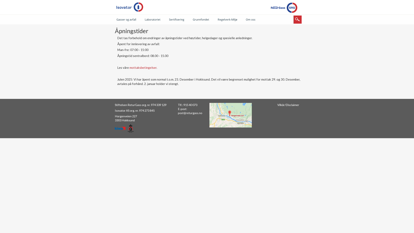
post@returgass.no (190, 113)
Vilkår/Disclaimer (288, 105)
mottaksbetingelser (143, 67)
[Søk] (298, 20)
